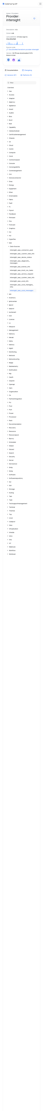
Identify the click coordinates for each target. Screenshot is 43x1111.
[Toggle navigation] (40, 4)
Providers (15, 13)
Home (8, 13)
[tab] (11, 70)
